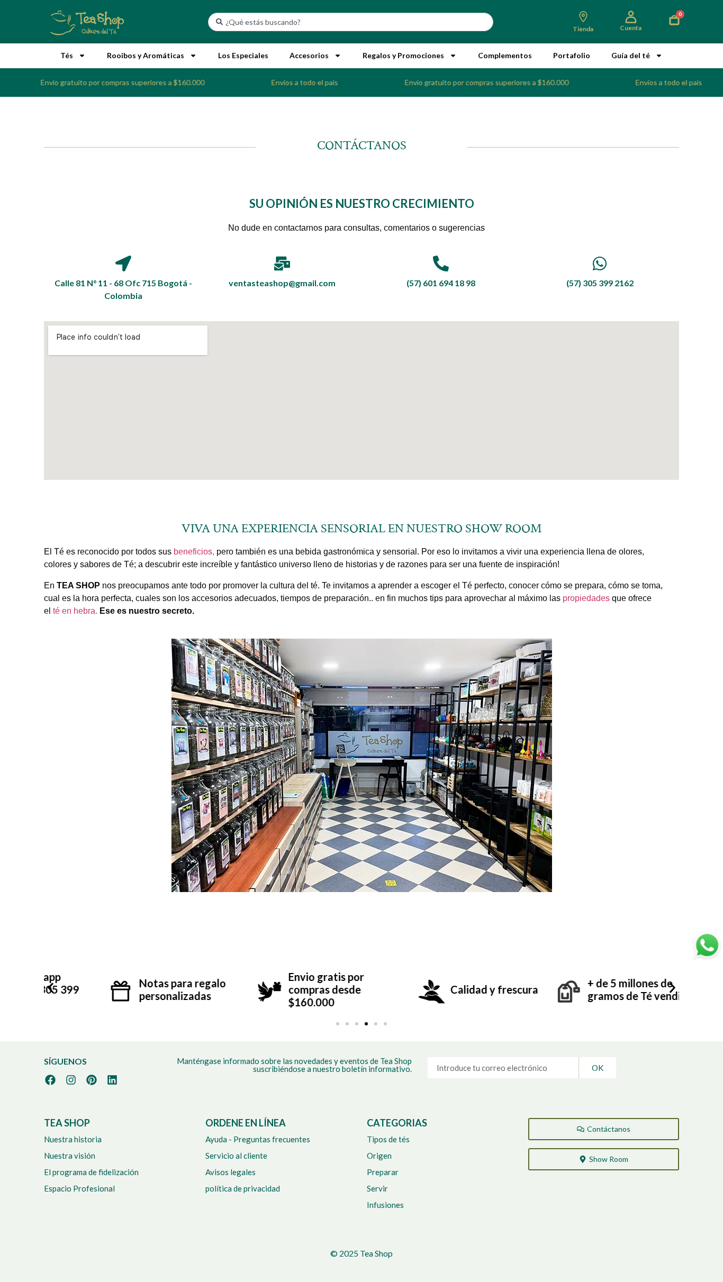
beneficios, (194, 551)
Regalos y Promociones (403, 55)
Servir (377, 1188)
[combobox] (350, 22)
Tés (66, 55)
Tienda (583, 29)
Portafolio (571, 55)
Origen (379, 1155)
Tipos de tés (388, 1139)
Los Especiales (243, 55)
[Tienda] (583, 17)
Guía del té (630, 55)
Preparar (383, 1172)
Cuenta (630, 28)
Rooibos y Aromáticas (145, 55)
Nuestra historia (73, 1139)
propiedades (587, 598)
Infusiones (385, 1205)
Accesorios (309, 55)
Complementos (505, 55)
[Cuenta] (631, 17)
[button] (50, 988)
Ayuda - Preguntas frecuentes (257, 1139)
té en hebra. (75, 610)
